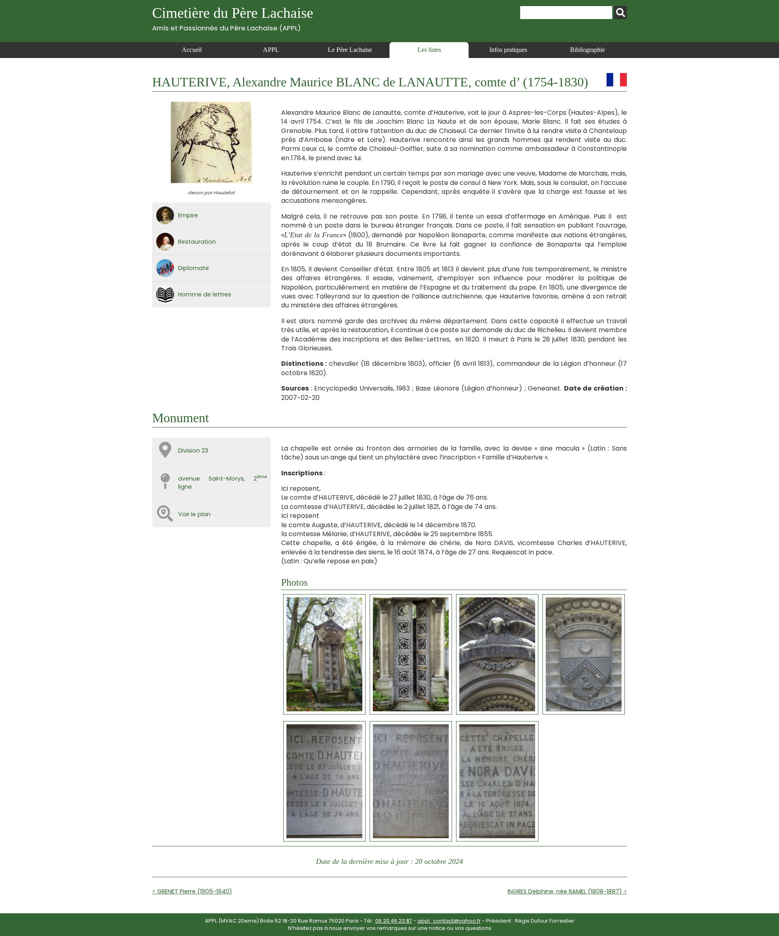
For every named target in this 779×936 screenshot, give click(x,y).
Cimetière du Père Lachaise (232, 18)
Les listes (429, 49)
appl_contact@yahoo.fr (449, 920)
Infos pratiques (508, 49)
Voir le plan (194, 514)
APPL (271, 49)
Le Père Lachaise (350, 49)
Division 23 (193, 451)
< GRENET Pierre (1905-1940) (192, 891)
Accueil (192, 49)
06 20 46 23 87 (393, 920)
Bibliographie (587, 49)
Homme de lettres (204, 294)
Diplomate (193, 268)
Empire (188, 215)
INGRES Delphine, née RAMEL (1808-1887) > (567, 891)
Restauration (197, 242)
